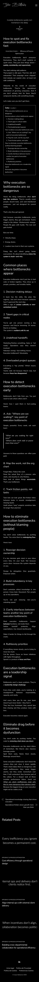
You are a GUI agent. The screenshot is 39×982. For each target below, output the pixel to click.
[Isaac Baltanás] (14, 6)
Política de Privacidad (23, 968)
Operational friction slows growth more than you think (19, 806)
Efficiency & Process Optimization (13, 857)
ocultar (13, 108)
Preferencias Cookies (26, 971)
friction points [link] (16, 140)
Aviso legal (10, 968)
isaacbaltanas (12, 51)
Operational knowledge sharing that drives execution (21, 800)
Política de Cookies (10, 971)
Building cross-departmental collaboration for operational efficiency (18, 946)
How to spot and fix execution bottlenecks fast (17, 42)
